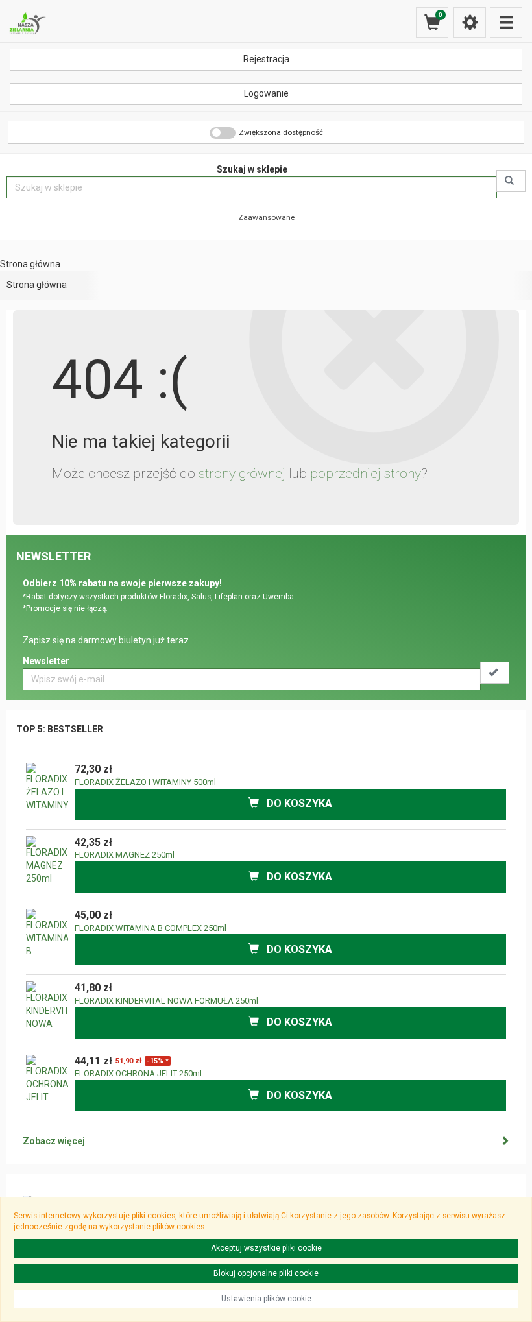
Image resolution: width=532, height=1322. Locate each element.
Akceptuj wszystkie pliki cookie (266, 1248)
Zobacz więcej (54, 1141)
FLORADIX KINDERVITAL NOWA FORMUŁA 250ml (166, 1000)
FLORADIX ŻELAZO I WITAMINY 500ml (145, 782)
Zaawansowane (266, 217)
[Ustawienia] (469, 22)
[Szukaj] (511, 181)
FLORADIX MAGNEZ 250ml (125, 854)
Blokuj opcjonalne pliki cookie (266, 1273)
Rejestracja (266, 59)
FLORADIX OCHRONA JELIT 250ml (138, 1073)
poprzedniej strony (365, 473)
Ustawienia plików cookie (266, 1298)
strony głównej (242, 473)
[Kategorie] (506, 22)
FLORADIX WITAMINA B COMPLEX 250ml (150, 928)
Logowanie (266, 93)
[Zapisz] (494, 673)
